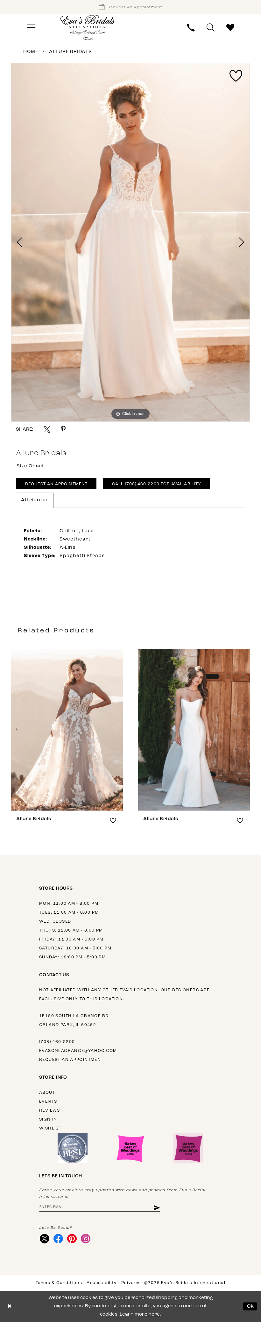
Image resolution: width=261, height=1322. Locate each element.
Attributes (35, 500)
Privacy (130, 1283)
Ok (250, 1306)
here (154, 1314)
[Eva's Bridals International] (87, 28)
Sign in (48, 1119)
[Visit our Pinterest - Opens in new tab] (72, 1238)
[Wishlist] (230, 27)
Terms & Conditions (59, 1283)
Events (48, 1101)
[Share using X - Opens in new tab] (47, 429)
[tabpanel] (130, 242)
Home (30, 51)
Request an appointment (71, 1060)
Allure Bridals (70, 51)
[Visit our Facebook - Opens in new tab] (58, 1238)
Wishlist (50, 1128)
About (47, 1093)
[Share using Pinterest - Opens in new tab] (63, 429)
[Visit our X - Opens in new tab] (44, 1238)
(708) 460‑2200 (57, 1042)
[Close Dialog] (9, 1306)
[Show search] (211, 27)
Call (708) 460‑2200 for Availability (156, 484)
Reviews (49, 1110)
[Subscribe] (156, 1208)
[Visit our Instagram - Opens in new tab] (85, 1238)
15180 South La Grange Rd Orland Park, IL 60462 (74, 1020)
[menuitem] (31, 28)
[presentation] (67, 730)
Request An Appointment (56, 484)
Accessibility (101, 1283)
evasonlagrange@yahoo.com (78, 1051)
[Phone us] (191, 27)
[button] (31, 28)
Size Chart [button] (30, 466)
